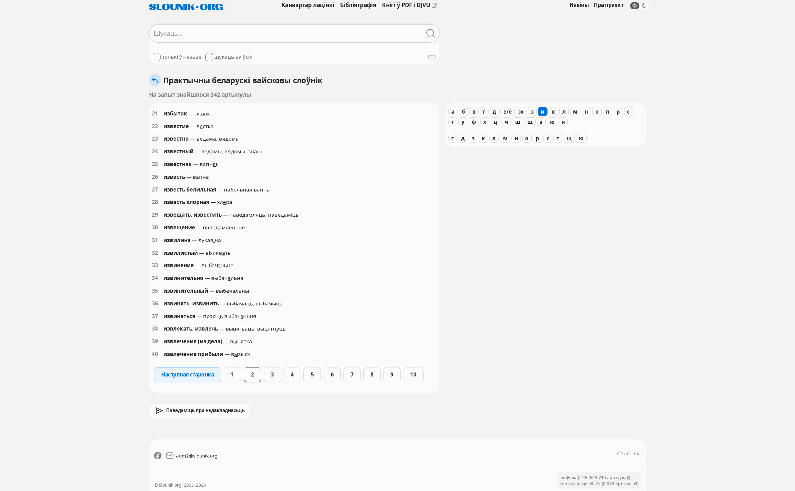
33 (155, 265)
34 (155, 278)
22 (155, 126)
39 (155, 341)
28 (155, 201)
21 (155, 113)
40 (155, 354)
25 (155, 164)
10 (413, 374)
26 (155, 176)
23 (155, 138)
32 (155, 252)
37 (155, 316)
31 (155, 240)
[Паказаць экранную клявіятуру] (432, 57)
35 (155, 290)
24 (155, 151)
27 (155, 189)
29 (155, 214)
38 (155, 328)
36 (155, 303)
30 (155, 227)
